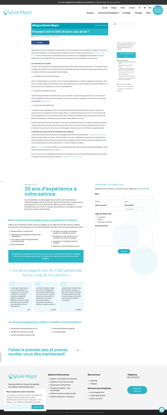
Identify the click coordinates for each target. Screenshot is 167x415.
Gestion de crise (96, 399)
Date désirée (129, 205)
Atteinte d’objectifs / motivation (62, 397)
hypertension (45, 101)
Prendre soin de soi (101, 25)
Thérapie (138, 13)
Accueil (104, 8)
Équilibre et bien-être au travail (61, 382)
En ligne (100, 219)
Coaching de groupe (97, 395)
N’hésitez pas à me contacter (71, 157)
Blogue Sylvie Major (45, 25)
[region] (25, 400)
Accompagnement (97, 392)
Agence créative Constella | (75, 412)
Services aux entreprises (108, 13)
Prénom (97, 201)
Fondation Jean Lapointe (96, 135)
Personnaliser (12, 407)
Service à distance (137, 389)
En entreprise (102, 217)
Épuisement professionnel (60, 385)
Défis (148, 13)
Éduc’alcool (40, 147)
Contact (132, 8)
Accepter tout (37, 407)
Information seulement (105, 222)
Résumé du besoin (102, 226)
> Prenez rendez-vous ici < (126, 55)
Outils (123, 8)
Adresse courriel (101, 205)
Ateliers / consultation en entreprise (63, 379)
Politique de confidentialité (94, 412)
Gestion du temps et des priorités (63, 393)
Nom (126, 201)
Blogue (113, 8)
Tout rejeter (25, 407)
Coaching (126, 13)
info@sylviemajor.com (102, 2)
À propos (90, 13)
